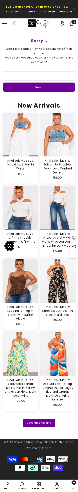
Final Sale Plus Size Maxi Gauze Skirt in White (20, 164)
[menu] (4, 23)
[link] (21, 485)
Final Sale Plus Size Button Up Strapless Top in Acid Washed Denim (57, 166)
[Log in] (61, 23)
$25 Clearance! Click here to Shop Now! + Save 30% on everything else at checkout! (39, 9)
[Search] (15, 23)
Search (39, 87)
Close (74, 9)
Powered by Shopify (38, 448)
